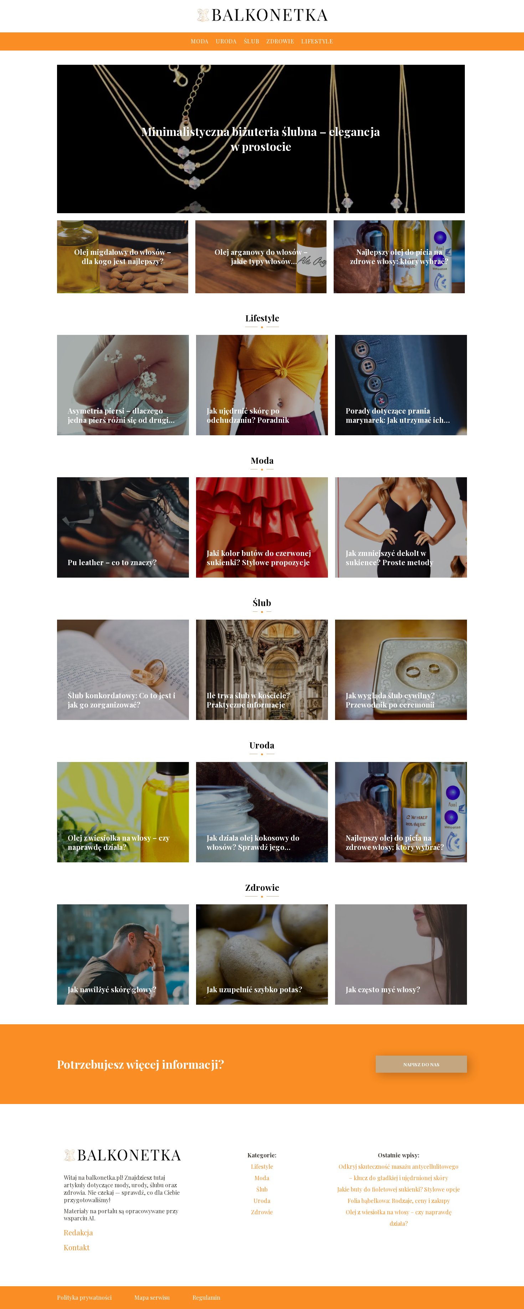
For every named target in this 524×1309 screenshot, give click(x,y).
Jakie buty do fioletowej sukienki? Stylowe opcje (398, 1189)
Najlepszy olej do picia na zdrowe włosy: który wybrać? (399, 256)
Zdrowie (280, 41)
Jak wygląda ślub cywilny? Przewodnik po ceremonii (390, 700)
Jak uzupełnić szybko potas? (254, 989)
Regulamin (206, 1297)
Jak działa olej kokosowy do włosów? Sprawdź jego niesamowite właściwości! (253, 842)
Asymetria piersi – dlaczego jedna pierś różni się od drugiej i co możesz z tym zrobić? (121, 415)
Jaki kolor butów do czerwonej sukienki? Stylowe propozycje (259, 557)
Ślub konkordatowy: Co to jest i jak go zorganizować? (121, 700)
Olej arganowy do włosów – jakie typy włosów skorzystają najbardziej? (261, 256)
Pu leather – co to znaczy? (112, 562)
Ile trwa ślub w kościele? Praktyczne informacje (248, 700)
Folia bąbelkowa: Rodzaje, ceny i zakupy (399, 1200)
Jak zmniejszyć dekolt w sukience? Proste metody (389, 557)
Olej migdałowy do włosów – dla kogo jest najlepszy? (122, 256)
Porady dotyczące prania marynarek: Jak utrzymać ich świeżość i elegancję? (395, 415)
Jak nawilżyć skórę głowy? (112, 989)
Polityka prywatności (84, 1297)
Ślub (252, 41)
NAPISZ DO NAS (422, 1064)
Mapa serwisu (152, 1297)
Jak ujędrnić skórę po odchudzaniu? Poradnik (248, 415)
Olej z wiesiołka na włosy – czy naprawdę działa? (118, 842)
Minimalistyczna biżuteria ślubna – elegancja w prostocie (261, 139)
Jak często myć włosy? (383, 989)
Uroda (226, 41)
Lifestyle (317, 41)
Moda (200, 41)
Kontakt (76, 1247)
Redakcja (78, 1232)
